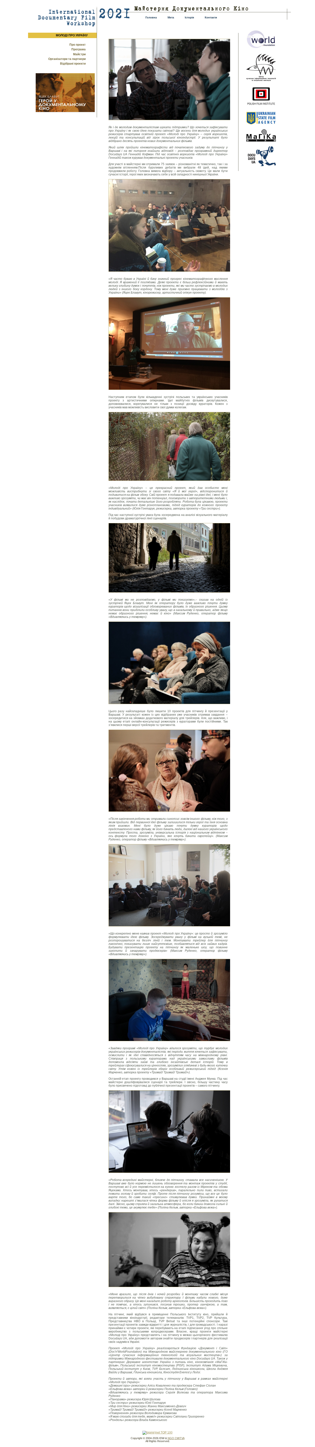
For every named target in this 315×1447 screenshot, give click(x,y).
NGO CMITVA (176, 1438)
